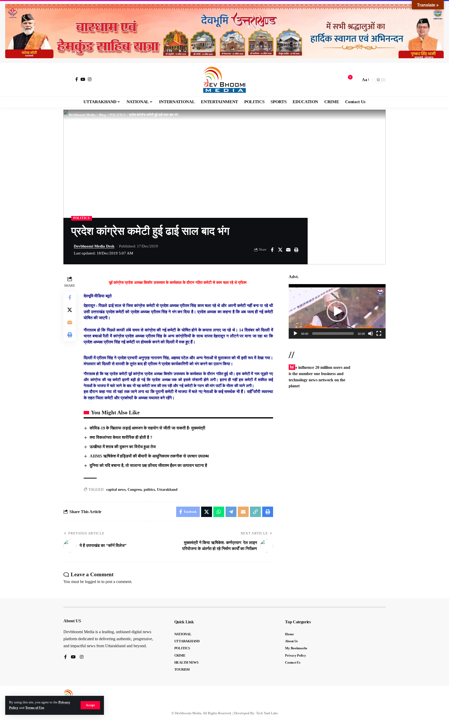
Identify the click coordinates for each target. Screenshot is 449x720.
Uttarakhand (167, 490)
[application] (337, 311)
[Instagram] (90, 79)
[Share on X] (280, 250)
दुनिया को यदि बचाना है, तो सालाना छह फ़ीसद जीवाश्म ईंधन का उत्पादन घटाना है (148, 465)
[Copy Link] (255, 512)
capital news (116, 490)
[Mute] (370, 333)
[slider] (333, 333)
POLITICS (81, 218)
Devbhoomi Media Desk (94, 246)
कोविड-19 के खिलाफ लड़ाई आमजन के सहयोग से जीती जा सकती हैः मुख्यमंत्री (147, 428)
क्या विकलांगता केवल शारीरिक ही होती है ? (121, 437)
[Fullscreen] (378, 333)
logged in (92, 581)
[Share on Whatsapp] (218, 512)
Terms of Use (34, 708)
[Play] (295, 333)
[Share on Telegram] (231, 512)
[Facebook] (76, 79)
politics (149, 490)
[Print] (296, 250)
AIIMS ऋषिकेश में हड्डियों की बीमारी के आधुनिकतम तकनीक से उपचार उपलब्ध (149, 456)
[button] (90, 705)
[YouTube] (83, 79)
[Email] (288, 250)
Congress (135, 490)
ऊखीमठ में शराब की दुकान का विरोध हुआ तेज (123, 446)
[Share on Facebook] (272, 250)
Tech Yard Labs (267, 713)
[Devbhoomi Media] (224, 80)
